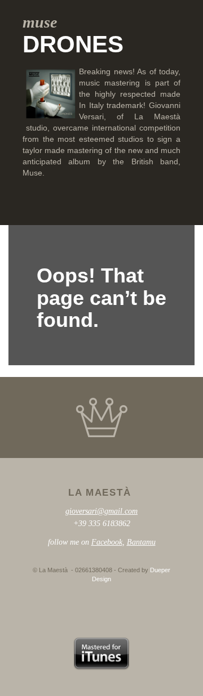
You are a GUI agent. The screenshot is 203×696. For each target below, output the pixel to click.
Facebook (106, 542)
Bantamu (141, 542)
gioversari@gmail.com (101, 511)
